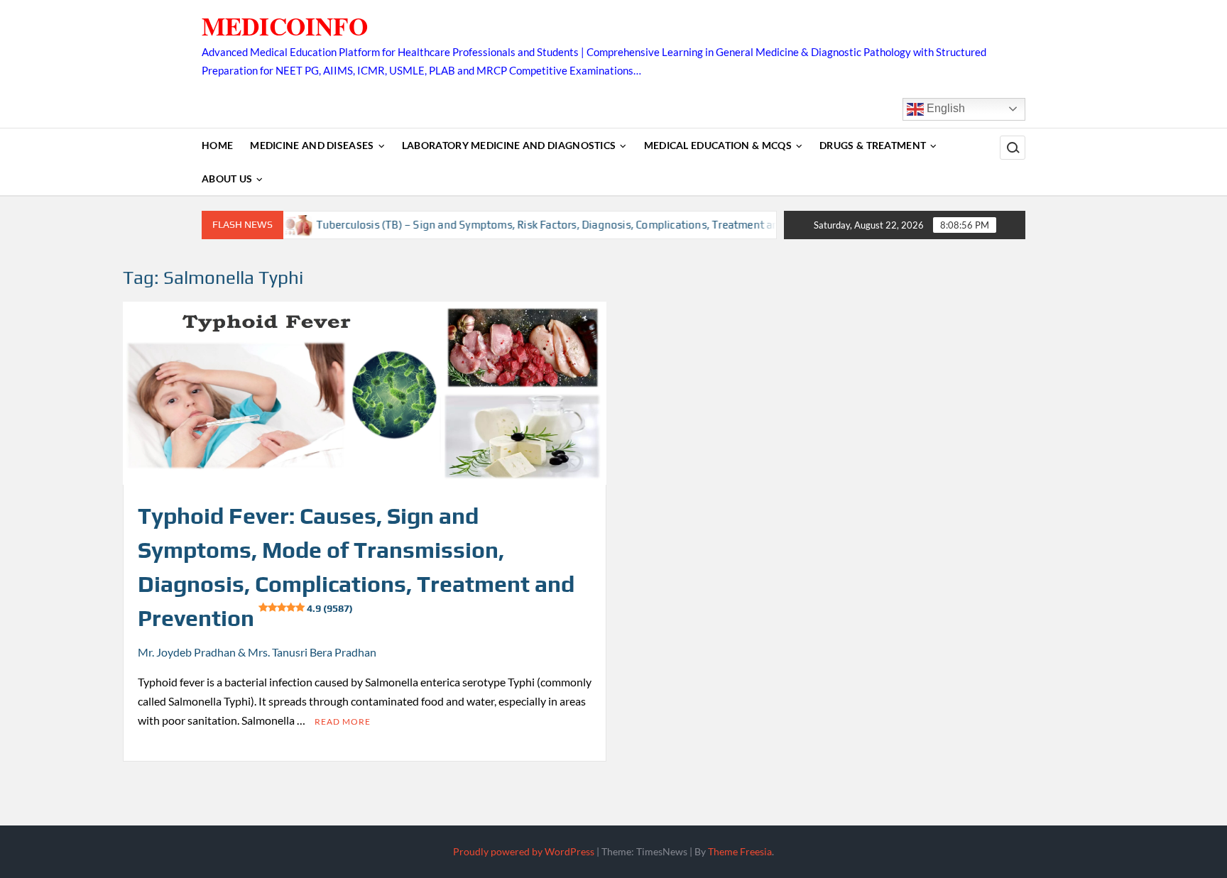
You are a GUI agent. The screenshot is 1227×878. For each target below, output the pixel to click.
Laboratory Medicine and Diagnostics (509, 145)
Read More (343, 721)
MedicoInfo (285, 26)
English (944, 108)
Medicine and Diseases (311, 145)
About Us (227, 178)
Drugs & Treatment (872, 145)
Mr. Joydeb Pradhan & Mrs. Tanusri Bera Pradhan (257, 652)
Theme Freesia (740, 851)
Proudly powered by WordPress (523, 851)
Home (217, 145)
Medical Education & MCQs (718, 145)
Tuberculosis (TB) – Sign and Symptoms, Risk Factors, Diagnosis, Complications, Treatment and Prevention (556, 225)
